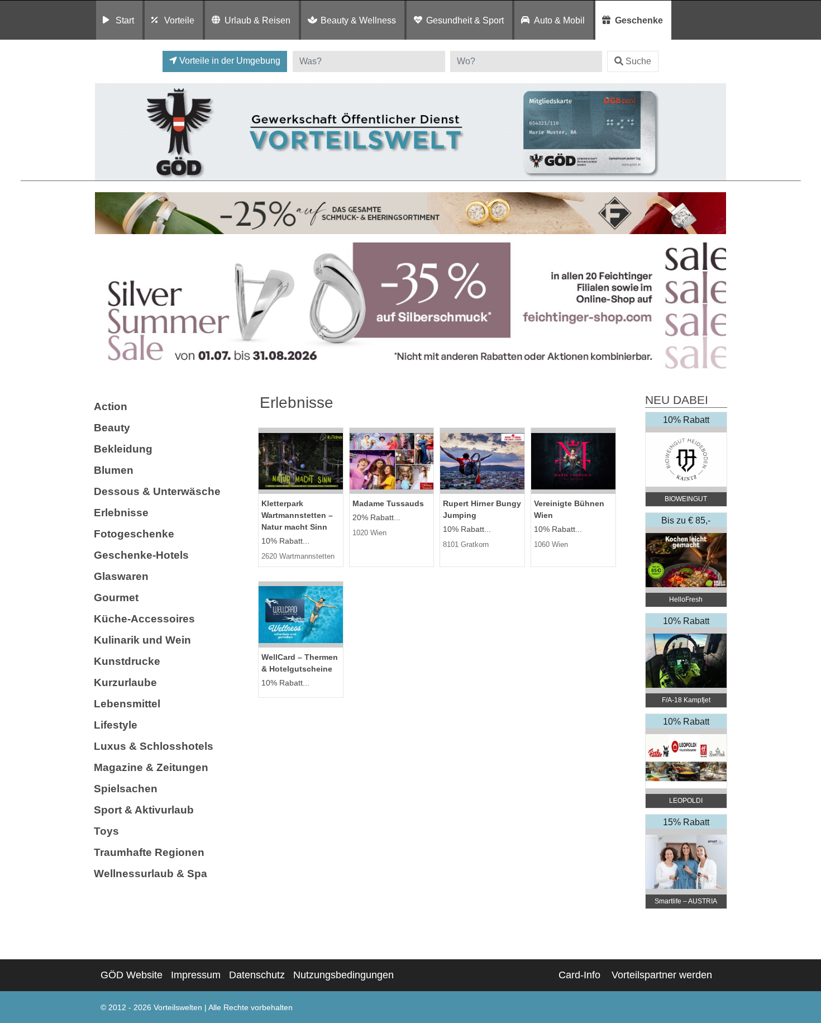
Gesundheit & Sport (465, 20)
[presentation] (105, 308)
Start (125, 20)
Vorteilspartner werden (662, 975)
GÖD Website (132, 975)
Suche (638, 61)
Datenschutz (257, 975)
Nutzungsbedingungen (343, 975)
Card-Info (579, 975)
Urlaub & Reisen (257, 20)
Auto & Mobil (559, 20)
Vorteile (179, 20)
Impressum (196, 975)
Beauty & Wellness (358, 20)
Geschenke (639, 20)
